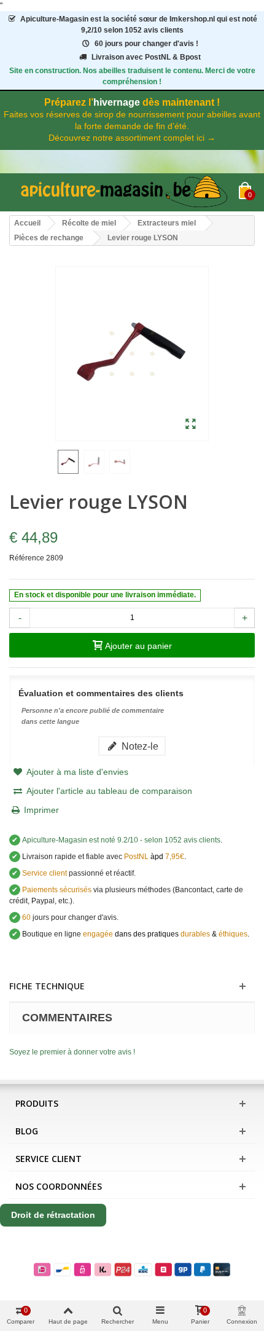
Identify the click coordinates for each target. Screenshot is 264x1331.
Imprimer (41, 810)
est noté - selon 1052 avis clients (121, 840)
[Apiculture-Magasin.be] (124, 192)
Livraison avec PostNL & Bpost (146, 57)
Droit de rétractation (53, 1215)
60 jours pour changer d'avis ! (146, 43)
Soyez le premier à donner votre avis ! (72, 1052)
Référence (26, 558)
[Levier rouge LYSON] (190, 424)
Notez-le (138, 746)
